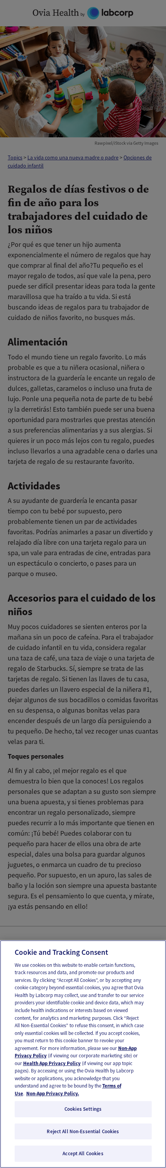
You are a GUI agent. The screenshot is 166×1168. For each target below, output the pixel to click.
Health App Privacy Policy (52, 1063)
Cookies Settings (83, 1109)
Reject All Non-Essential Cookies (83, 1131)
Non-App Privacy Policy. (52, 1093)
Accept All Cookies (83, 1153)
